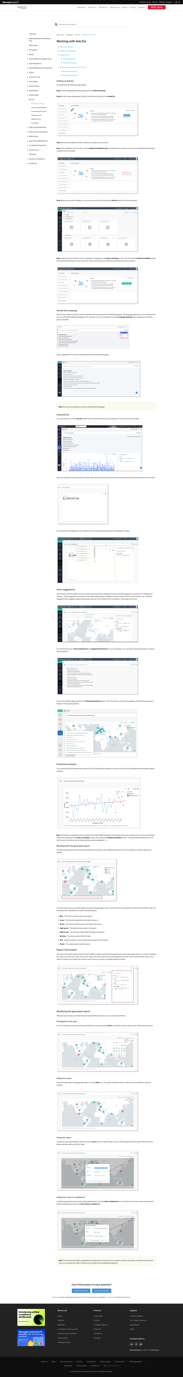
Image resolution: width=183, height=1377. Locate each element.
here (105, 840)
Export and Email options (38, 132)
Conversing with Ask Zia (39, 111)
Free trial (157, 7)
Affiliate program (135, 1361)
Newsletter (68, 1365)
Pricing (133, 7)
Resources (115, 7)
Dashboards (33, 90)
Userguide (69, 35)
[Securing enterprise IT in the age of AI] (31, 1337)
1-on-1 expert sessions (138, 1320)
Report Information (70, 71)
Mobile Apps (33, 136)
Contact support (136, 1316)
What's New (33, 45)
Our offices (95, 1365)
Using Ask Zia (64, 55)
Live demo (98, 1334)
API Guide (32, 154)
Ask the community (102, 1291)
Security (79, 1361)
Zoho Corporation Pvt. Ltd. (87, 1371)
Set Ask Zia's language (68, 51)
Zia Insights (34, 123)
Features (92, 7)
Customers (98, 1316)
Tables (31, 54)
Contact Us (33, 163)
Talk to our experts (81, 1291)
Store (149, 2)
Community (134, 1325)
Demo (125, 7)
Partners (155, 2)
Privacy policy (105, 1361)
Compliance (91, 1361)
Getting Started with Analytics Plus (40, 40)
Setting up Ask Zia (66, 47)
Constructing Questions (39, 107)
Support (141, 7)
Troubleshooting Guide (37, 145)
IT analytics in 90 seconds (68, 1329)
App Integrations (35, 63)
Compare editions (101, 1325)
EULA (54, 1361)
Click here (110, 1297)
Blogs (60, 1316)
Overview (81, 7)
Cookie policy (120, 1361)
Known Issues (34, 150)
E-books (61, 1320)
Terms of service (66, 1361)
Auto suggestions (69, 59)
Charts (31, 72)
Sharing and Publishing (37, 127)
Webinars (61, 1325)
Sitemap (97, 1338)
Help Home (60, 35)
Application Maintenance (38, 141)
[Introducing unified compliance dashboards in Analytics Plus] (31, 1317)
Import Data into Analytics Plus (40, 59)
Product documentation (67, 1334)
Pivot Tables (33, 81)
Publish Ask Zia (36, 119)
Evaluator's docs (64, 1342)
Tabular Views (34, 86)
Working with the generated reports (73, 67)
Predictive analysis (70, 63)
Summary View (34, 77)
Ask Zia (31, 99)
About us (44, 1361)
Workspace (33, 50)
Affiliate (162, 2)
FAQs (132, 1329)
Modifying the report (70, 75)
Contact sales (81, 1365)
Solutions (103, 7)
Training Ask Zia (36, 115)
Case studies (63, 1338)
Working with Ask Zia (38, 103)
